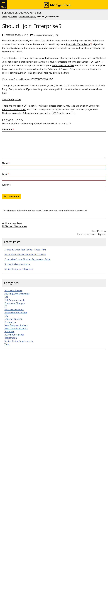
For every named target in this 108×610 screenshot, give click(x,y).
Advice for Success (13, 290)
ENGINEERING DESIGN (63, 65)
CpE (6, 296)
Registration (10, 337)
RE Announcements (14, 334)
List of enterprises (11, 99)
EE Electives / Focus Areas (14, 226)
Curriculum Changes (14, 303)
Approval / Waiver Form (78, 44)
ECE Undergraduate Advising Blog (21, 12)
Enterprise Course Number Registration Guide (27, 259)
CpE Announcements (14, 300)
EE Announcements (14, 309)
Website (6, 184)
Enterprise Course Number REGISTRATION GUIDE (27, 79)
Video (7, 344)
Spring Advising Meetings (17, 264)
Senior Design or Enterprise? (18, 269)
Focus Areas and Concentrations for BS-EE (25, 254)
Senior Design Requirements (18, 341)
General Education (13, 318)
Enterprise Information (43, 35)
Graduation (10, 322)
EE (5, 306)
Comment (8, 129)
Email (5, 174)
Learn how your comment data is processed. (65, 210)
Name (6, 163)
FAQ (56, 35)
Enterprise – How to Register (91, 234)
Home (4, 16)
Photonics (9, 331)
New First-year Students (16, 325)
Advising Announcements (17, 293)
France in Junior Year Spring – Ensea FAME (25, 249)
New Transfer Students (16, 328)
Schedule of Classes (58, 69)
